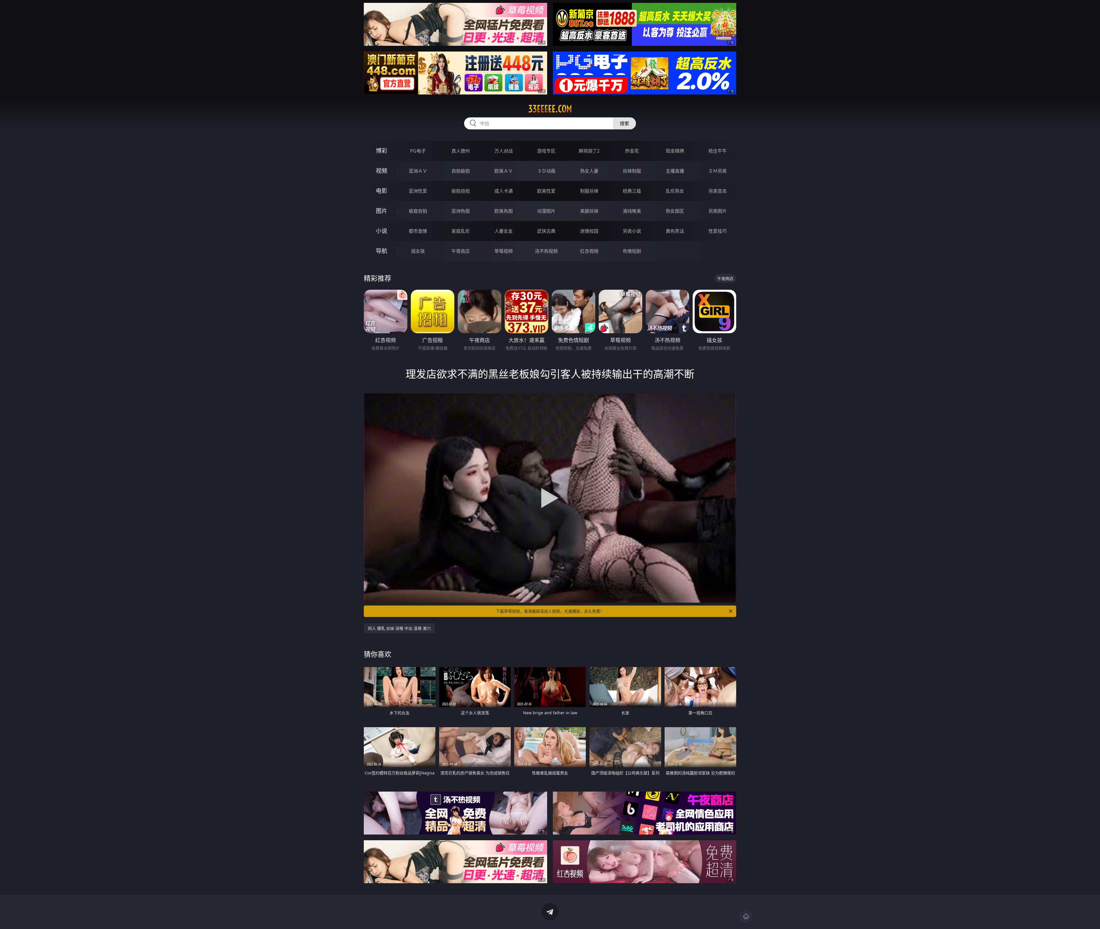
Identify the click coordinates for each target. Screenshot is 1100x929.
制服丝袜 (589, 191)
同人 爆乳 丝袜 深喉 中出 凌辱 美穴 (399, 628)
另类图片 (717, 211)
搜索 (624, 123)
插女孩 (418, 251)
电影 (381, 191)
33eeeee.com (550, 109)
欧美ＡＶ (503, 171)
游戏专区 (546, 151)
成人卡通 (503, 191)
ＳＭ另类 (717, 171)
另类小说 (632, 231)
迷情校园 (589, 231)
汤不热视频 (546, 251)
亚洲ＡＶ (418, 171)
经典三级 (632, 191)
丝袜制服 (632, 171)
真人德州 (460, 151)
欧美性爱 (546, 191)
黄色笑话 (675, 231)
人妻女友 (503, 231)
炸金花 (632, 151)
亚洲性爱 (418, 191)
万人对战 (503, 151)
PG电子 (418, 151)
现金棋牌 (675, 151)
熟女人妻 (589, 171)
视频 (381, 171)
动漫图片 (546, 211)
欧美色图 (503, 211)
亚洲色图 (460, 211)
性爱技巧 (717, 231)
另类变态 (717, 191)
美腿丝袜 (589, 211)
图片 (381, 211)
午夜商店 (460, 251)
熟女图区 (675, 211)
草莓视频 (503, 251)
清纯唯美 (632, 211)
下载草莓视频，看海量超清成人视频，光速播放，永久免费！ (550, 611)
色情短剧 (632, 251)
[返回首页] (746, 916)
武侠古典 (546, 231)
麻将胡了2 (589, 151)
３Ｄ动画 (546, 171)
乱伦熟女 (675, 191)
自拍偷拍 (460, 171)
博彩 (381, 151)
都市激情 (418, 231)
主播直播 (675, 171)
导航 (381, 251)
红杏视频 (589, 251)
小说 (381, 231)
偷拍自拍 (460, 191)
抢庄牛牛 (717, 151)
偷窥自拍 (418, 211)
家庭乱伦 (460, 231)
